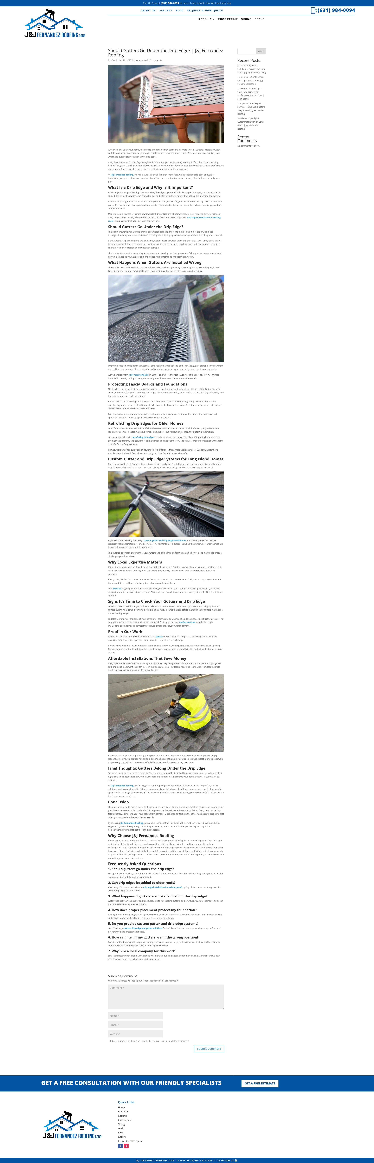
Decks (259, 19)
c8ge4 (114, 60)
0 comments (156, 60)
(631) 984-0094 (336, 10)
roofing (205, 19)
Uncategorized (141, 60)
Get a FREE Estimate (260, 1083)
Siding (246, 19)
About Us (148, 11)
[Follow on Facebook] (120, 1146)
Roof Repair (228, 19)
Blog (180, 11)
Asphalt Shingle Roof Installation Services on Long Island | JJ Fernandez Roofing (251, 69)
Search (261, 51)
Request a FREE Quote (205, 11)
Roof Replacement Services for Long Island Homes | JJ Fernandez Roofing (250, 80)
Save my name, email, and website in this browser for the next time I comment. (150, 1041)
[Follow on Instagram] (126, 1146)
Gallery (165, 11)
